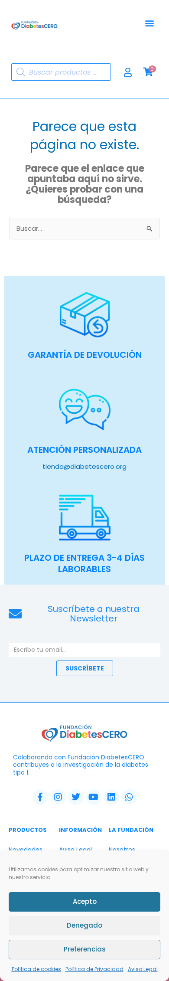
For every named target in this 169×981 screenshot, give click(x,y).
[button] (149, 23)
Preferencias (85, 949)
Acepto (85, 901)
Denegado (84, 925)
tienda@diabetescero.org (84, 466)
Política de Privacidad (94, 969)
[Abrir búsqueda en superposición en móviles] (61, 72)
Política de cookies (36, 969)
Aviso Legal (143, 969)
